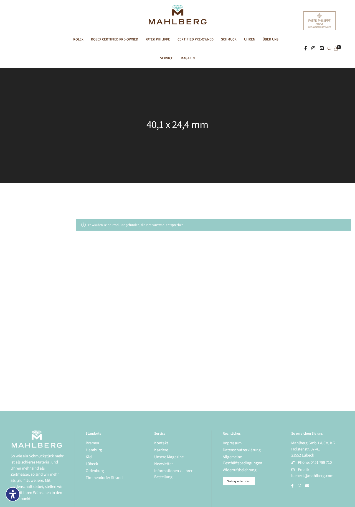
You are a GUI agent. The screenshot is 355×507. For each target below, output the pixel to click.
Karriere (161, 450)
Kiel (89, 457)
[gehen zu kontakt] (321, 48)
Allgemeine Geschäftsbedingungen (242, 460)
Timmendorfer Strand (104, 478)
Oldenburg (95, 471)
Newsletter (163, 464)
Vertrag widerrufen (238, 481)
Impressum (232, 443)
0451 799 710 (321, 462)
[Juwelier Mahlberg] (177, 21)
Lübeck (92, 464)
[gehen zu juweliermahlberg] (313, 48)
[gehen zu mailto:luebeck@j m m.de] (307, 486)
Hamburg (94, 450)
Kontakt (161, 443)
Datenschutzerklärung (242, 450)
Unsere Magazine (169, 457)
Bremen (92, 443)
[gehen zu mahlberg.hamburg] (305, 48)
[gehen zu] (329, 49)
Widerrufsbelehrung (240, 470)
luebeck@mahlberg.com (312, 476)
